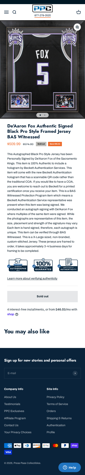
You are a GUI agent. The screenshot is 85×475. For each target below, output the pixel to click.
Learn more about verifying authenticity (32, 278)
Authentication (56, 425)
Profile (51, 432)
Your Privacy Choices (17, 432)
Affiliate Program (15, 418)
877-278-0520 (42, 15)
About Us (10, 397)
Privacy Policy (55, 397)
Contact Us (11, 425)
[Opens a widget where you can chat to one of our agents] (69, 468)
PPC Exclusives (14, 411)
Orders (51, 411)
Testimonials (12, 404)
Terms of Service (57, 404)
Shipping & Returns (59, 418)
